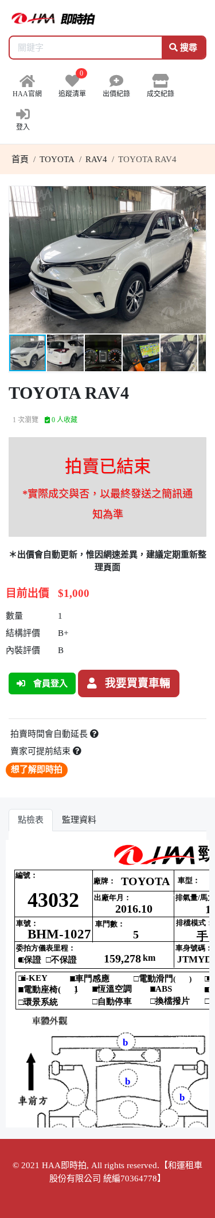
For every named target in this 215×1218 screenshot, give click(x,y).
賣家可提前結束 (41, 751)
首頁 (20, 159)
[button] (195, 196)
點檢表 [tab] (31, 819)
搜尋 (187, 47)
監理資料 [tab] (79, 819)
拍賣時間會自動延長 (50, 733)
